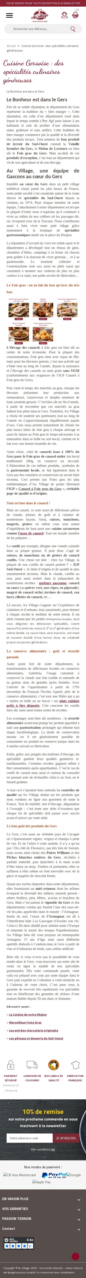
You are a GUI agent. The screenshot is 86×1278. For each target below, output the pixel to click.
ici (53, 1149)
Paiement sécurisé (10, 1078)
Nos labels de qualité (53, 1078)
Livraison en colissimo (32, 1078)
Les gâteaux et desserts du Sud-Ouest (36, 1038)
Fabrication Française (75, 1078)
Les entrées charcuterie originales (33, 1030)
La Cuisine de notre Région (28, 1014)
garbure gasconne (52, 583)
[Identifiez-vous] (64, 16)
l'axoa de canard (30, 533)
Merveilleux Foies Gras (25, 1022)
